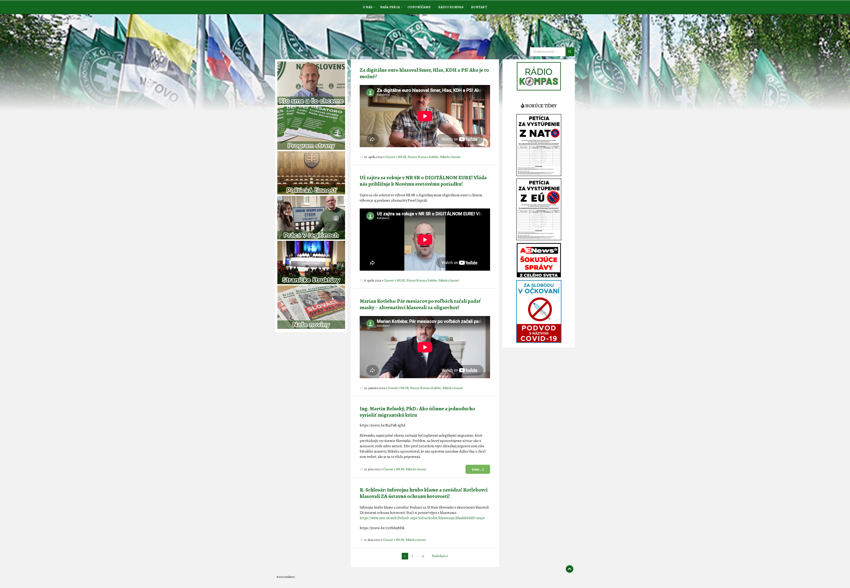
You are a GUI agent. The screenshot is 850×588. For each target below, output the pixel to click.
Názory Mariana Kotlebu (423, 157)
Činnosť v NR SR (395, 157)
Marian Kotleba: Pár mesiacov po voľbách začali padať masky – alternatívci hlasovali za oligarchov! (420, 304)
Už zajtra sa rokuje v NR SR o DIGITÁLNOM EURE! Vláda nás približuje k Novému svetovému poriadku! (423, 180)
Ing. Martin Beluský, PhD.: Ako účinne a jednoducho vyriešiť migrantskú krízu (417, 411)
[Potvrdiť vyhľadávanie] (570, 51)
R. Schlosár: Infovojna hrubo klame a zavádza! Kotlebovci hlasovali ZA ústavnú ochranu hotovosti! (424, 493)
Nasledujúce (440, 556)
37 (422, 556)
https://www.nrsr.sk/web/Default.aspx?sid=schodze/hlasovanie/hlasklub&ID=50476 (422, 518)
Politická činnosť (450, 157)
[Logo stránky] (310, 36)
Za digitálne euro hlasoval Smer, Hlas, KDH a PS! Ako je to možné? (424, 73)
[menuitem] (367, 6)
